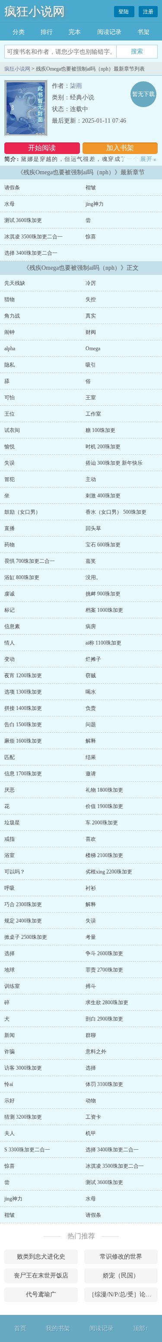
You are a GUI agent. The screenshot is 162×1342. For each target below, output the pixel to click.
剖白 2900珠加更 (104, 1019)
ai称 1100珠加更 (103, 643)
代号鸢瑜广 (41, 1294)
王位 (9, 414)
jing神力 (95, 204)
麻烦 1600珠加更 (23, 741)
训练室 (12, 986)
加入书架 (120, 147)
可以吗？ (14, 872)
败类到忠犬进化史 (41, 1256)
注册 (148, 12)
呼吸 (9, 888)
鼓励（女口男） (22, 512)
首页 (20, 1328)
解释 (91, 741)
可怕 (9, 398)
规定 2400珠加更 (23, 921)
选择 (9, 953)
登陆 (124, 12)
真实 (91, 316)
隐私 (9, 365)
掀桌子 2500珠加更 (25, 937)
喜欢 (91, 839)
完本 (75, 32)
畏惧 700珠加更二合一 (29, 561)
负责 (91, 708)
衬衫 (91, 888)
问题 (91, 725)
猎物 (9, 299)
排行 (47, 32)
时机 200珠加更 (103, 447)
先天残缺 (14, 283)
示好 (9, 1101)
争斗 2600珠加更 (104, 953)
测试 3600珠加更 (23, 220)
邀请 (91, 774)
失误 (9, 463)
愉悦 (9, 447)
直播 (9, 528)
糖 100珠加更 (100, 430)
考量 (91, 937)
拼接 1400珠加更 (23, 708)
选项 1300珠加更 (23, 692)
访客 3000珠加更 (23, 1068)
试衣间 (12, 430)
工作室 (93, 414)
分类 (19, 32)
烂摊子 (93, 659)
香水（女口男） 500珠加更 (116, 512)
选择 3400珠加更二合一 (30, 253)
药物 (9, 545)
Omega (93, 349)
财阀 (91, 332)
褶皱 (91, 188)
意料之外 (96, 1052)
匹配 (9, 757)
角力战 (12, 316)
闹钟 (9, 332)
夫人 (9, 1133)
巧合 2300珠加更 (23, 904)
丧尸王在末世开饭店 (41, 1275)
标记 (9, 610)
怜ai (8, 1084)
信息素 (12, 626)
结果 (91, 757)
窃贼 (91, 676)
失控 (91, 299)
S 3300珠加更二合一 (27, 1150)
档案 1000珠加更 (104, 610)
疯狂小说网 (34, 11)
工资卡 (93, 1117)
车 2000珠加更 (102, 823)
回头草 (93, 528)
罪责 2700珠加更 (104, 970)
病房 (91, 626)
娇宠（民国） (121, 1275)
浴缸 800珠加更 (21, 577)
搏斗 (91, 986)
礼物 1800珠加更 (104, 790)
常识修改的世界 (121, 1256)
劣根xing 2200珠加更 (109, 872)
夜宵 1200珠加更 (23, 676)
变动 (9, 659)
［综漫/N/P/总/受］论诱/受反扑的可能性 (123, 1294)
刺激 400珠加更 (103, 496)
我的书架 (58, 1328)
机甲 (91, 1133)
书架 (143, 32)
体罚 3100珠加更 (104, 1084)
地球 (9, 970)
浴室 (9, 855)
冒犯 (9, 479)
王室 (91, 398)
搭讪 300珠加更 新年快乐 (114, 463)
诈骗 (9, 1052)
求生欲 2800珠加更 (107, 1003)
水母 (9, 204)
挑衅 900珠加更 (103, 594)
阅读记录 (109, 32)
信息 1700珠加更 (23, 774)
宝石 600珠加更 (103, 545)
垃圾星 (12, 823)
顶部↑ (140, 1328)
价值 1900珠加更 (104, 806)
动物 (91, 1101)
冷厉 (91, 283)
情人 (9, 643)
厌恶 (9, 790)
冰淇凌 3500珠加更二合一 (33, 237)
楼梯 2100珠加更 (104, 855)
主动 (91, 479)
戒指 (9, 839)
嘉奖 (91, 561)
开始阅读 (42, 147)
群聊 (91, 1035)
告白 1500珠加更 (23, 725)
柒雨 (76, 86)
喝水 (91, 692)
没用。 (93, 577)
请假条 (12, 188)
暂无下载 (143, 94)
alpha (9, 349)
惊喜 (91, 237)
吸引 (91, 365)
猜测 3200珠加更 (23, 1117)
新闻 (9, 1035)
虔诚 (9, 594)
